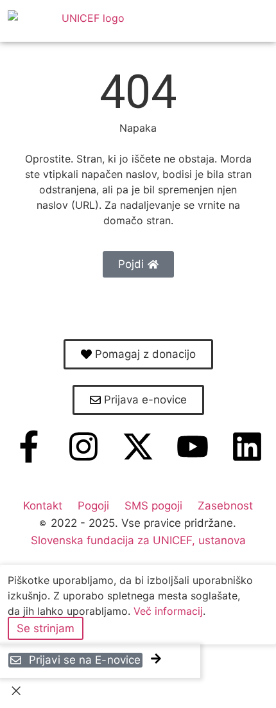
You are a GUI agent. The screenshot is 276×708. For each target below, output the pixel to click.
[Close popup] (16, 693)
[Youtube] (193, 446)
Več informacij (168, 611)
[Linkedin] (247, 446)
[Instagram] (83, 446)
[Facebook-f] (29, 446)
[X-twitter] (138, 446)
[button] (248, 20)
